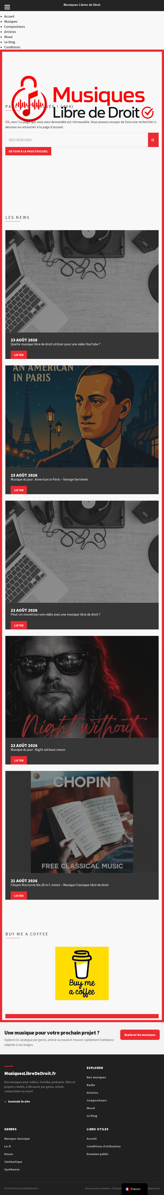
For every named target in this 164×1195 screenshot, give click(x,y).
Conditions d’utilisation (104, 1146)
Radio (91, 1085)
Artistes (10, 31)
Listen (18, 355)
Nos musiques (96, 1077)
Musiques (11, 21)
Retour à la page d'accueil (28, 151)
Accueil (9, 16)
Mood (8, 37)
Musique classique (17, 1139)
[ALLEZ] (153, 140)
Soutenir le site (19, 1101)
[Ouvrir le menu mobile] (7, 7)
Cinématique (13, 1162)
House (8, 1154)
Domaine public (97, 1154)
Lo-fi (7, 1146)
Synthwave (12, 1169)
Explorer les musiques (139, 1035)
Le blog (9, 42)
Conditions (12, 47)
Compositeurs (14, 26)
